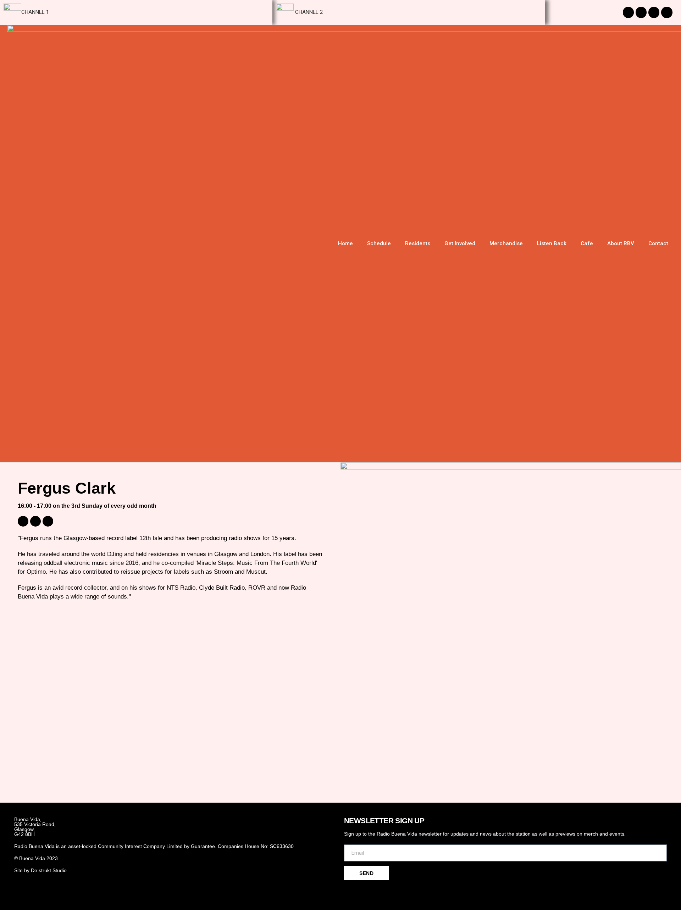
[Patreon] (666, 12)
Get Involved (459, 243)
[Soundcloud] (653, 12)
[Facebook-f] (641, 12)
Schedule (379, 243)
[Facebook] (360, 891)
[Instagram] (628, 12)
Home (345, 243)
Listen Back (551, 243)
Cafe (587, 243)
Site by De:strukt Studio (40, 870)
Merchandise (506, 243)
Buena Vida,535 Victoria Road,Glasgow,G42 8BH (35, 826)
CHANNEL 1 (35, 12)
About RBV (620, 243)
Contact (658, 243)
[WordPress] (48, 521)
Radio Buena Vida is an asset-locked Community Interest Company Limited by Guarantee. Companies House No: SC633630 (154, 846)
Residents (417, 243)
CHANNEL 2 (308, 12)
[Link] (385, 891)
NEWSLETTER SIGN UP (384, 820)
